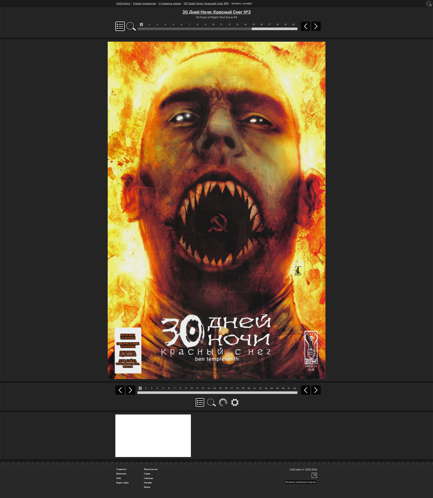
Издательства (151, 469)
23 (266, 388)
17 (269, 24)
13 (237, 24)
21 (255, 388)
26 (283, 388)
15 (253, 24)
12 (229, 24)
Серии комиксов (144, 3)
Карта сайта (122, 482)
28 (294, 388)
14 (245, 24)
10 (213, 24)
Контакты (121, 473)
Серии (147, 473)
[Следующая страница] (216, 210)
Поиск (147, 487)
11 (221, 24)
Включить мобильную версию (300, 482)
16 (261, 24)
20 (293, 24)
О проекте (121, 469)
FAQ (118, 478)
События (148, 478)
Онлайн (148, 482)
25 (277, 388)
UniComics (123, 3)
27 (289, 388)
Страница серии (170, 3)
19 (285, 24)
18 (277, 24)
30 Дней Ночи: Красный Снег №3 (206, 3)
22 (260, 388)
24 (271, 388)
